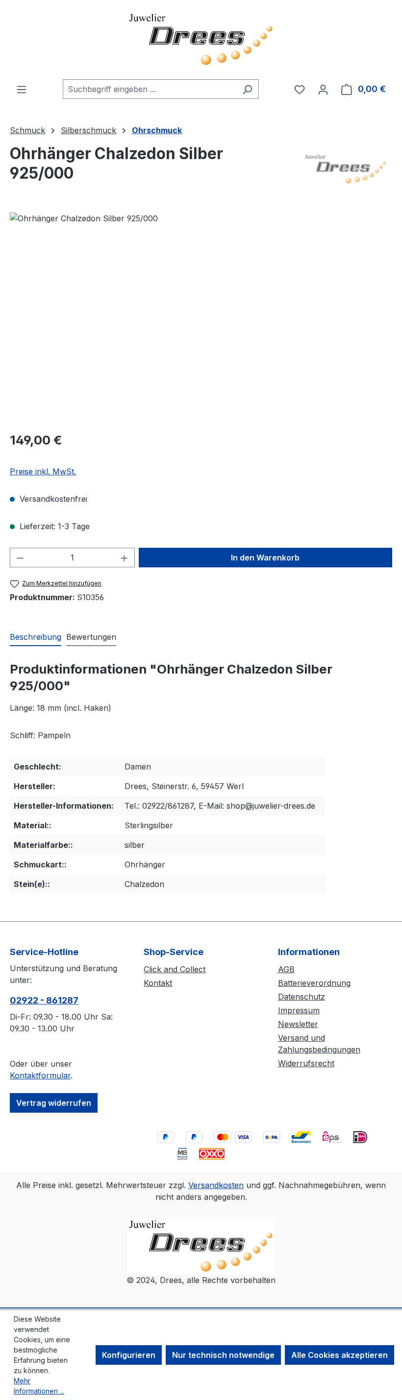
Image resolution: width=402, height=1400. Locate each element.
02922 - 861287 (44, 1000)
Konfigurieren (128, 1355)
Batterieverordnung (314, 983)
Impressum (299, 1010)
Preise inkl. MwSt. (43, 471)
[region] (201, 317)
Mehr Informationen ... (39, 1386)
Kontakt (158, 983)
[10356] (201, 317)
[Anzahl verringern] (20, 557)
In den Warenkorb (265, 557)
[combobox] (149, 89)
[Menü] (21, 89)
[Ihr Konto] (323, 89)
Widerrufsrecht (306, 1063)
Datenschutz (301, 997)
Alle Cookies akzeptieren (339, 1355)
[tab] (35, 637)
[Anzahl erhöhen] (124, 557)
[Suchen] (247, 89)
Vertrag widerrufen (53, 1103)
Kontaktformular (40, 1075)
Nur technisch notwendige (223, 1355)
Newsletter (298, 1024)
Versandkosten (216, 1185)
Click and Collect (174, 969)
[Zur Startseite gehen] (201, 40)
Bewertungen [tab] (91, 637)
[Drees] (346, 168)
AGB (286, 969)
